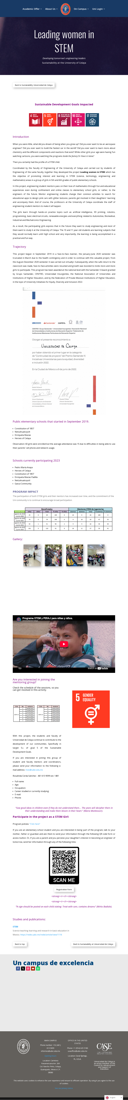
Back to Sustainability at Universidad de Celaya (93, 944)
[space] (96, 565)
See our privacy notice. (64, 1088)
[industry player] (74, 565)
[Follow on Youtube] (33, 969)
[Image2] (53, 565)
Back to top (20, 944)
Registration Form (64, 889)
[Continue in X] (23, 969)
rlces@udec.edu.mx (34, 769)
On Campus (80, 9)
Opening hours (50, 1056)
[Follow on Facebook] (18, 969)
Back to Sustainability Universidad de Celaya (33, 85)
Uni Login (97, 9)
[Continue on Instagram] (28, 969)
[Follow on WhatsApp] (38, 969)
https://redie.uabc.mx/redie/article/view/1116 (41, 934)
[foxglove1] (32, 565)
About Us (50, 9)
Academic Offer (31, 9)
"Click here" (35, 824)
